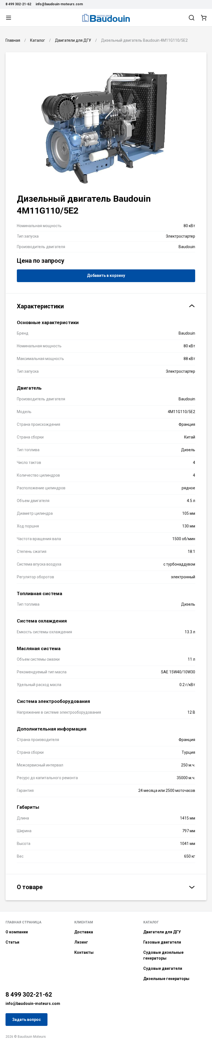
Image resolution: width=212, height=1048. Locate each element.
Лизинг (81, 942)
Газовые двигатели (162, 942)
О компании (17, 932)
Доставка (83, 932)
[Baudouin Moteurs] (106, 18)
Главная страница (23, 922)
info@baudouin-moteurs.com (59, 4)
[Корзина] (203, 18)
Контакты (84, 952)
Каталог (151, 922)
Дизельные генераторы (166, 978)
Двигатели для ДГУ (162, 932)
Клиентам (83, 922)
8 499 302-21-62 (18, 4)
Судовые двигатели (162, 968)
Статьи (12, 942)
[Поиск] (191, 18)
